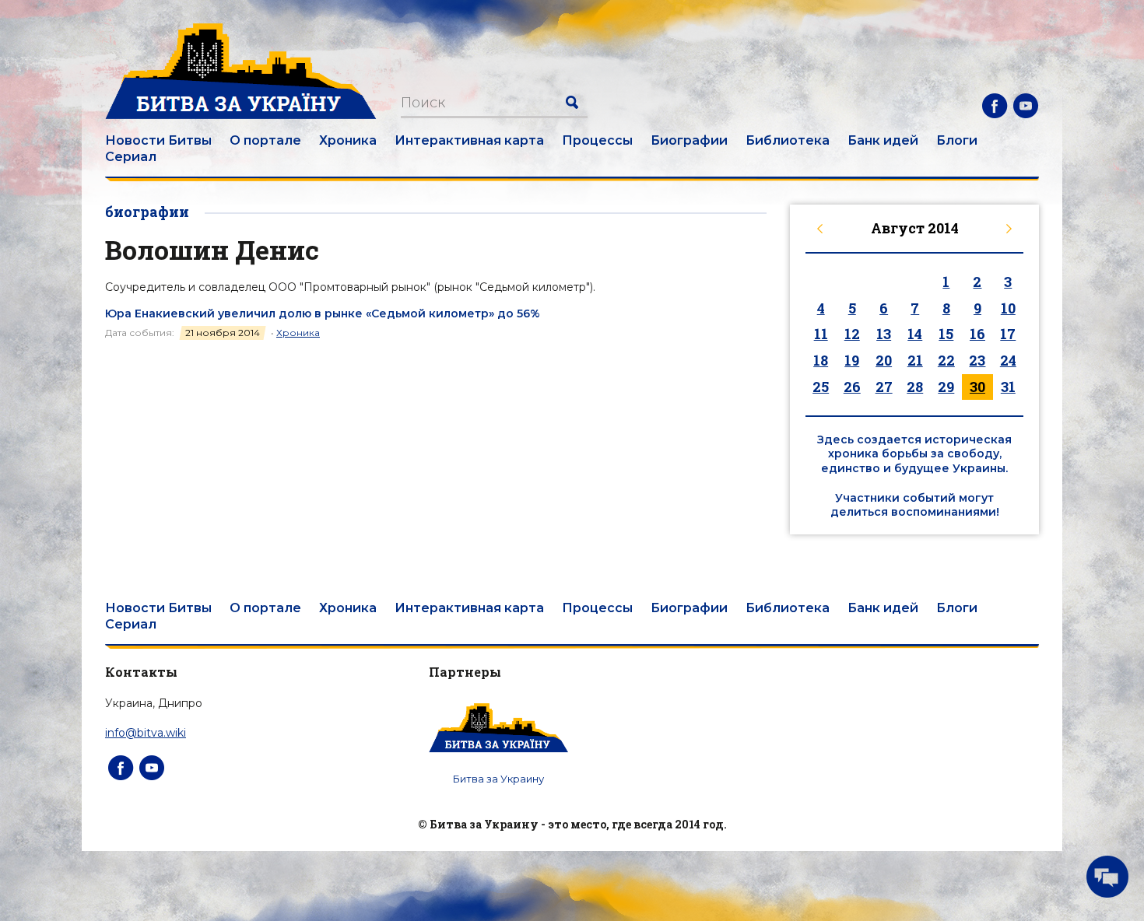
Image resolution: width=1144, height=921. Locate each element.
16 (977, 333)
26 (852, 386)
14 (914, 333)
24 (1008, 360)
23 (977, 360)
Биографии (689, 140)
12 (852, 333)
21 (915, 360)
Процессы (597, 140)
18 (820, 360)
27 (884, 386)
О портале (265, 140)
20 (884, 360)
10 (1008, 308)
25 (820, 386)
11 (821, 333)
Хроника (348, 140)
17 (1008, 333)
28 (915, 386)
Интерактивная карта (469, 140)
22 (946, 360)
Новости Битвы (158, 140)
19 (851, 360)
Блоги (956, 140)
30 (977, 386)
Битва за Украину (498, 778)
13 (883, 333)
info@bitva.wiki (145, 733)
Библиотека (788, 140)
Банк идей (882, 140)
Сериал (130, 156)
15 (946, 333)
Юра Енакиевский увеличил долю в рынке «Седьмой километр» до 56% (322, 313)
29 (946, 386)
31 (1008, 386)
